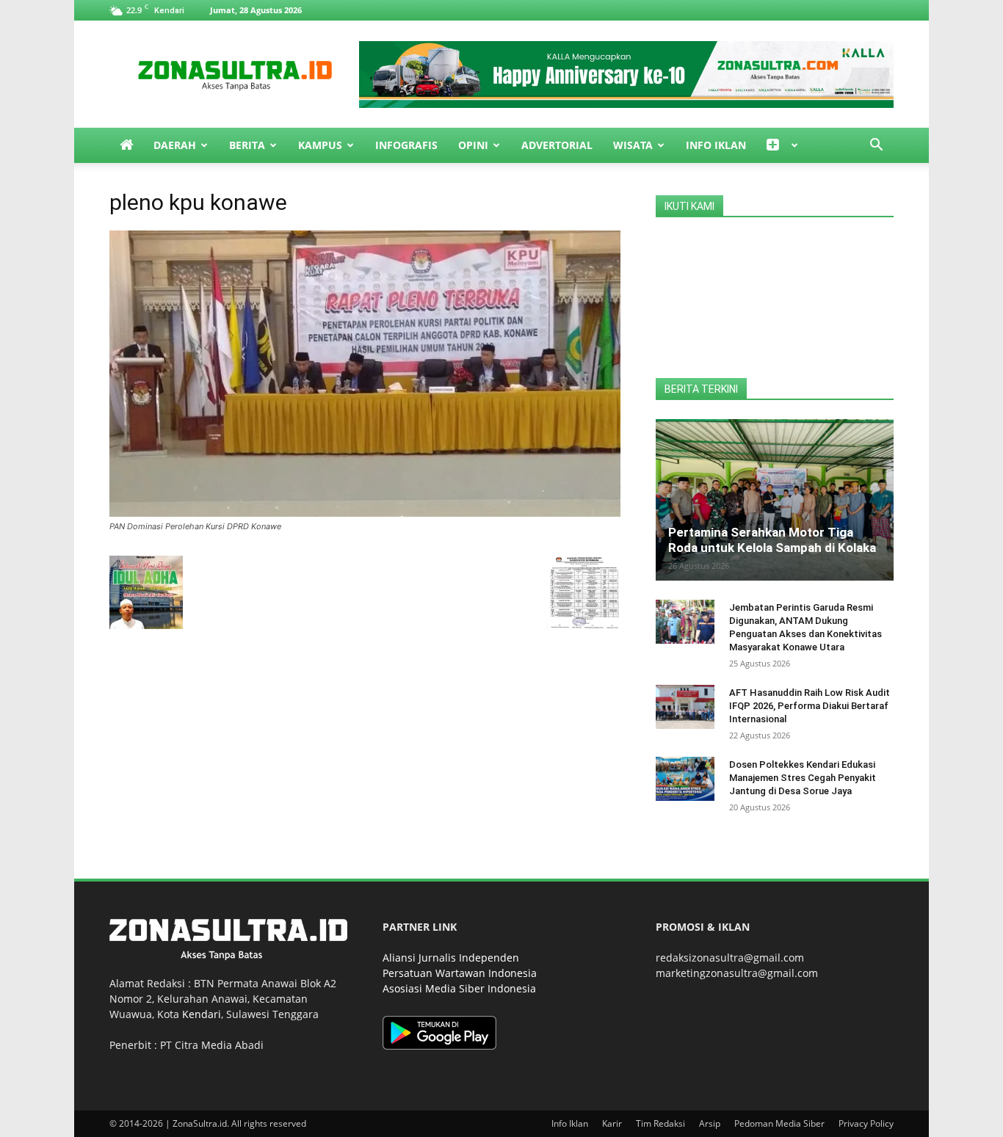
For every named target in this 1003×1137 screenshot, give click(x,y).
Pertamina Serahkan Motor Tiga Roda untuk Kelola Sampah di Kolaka (772, 540)
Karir (612, 1123)
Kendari (201, 1014)
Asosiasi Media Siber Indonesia (459, 988)
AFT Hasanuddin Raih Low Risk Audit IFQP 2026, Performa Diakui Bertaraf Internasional (809, 705)
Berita (247, 145)
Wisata (633, 145)
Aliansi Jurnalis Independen (451, 958)
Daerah (174, 145)
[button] (876, 146)
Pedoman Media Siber (779, 1123)
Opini (473, 145)
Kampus (320, 145)
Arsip (709, 1123)
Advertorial (557, 145)
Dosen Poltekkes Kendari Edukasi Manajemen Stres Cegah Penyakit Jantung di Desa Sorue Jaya (802, 777)
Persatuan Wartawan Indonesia (460, 973)
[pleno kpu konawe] (364, 512)
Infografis (406, 145)
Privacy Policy (866, 1123)
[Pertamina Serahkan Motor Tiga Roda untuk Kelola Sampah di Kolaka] (775, 500)
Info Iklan (716, 145)
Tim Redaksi (660, 1123)
